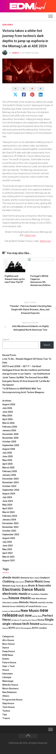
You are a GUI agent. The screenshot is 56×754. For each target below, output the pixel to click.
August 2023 (8, 538)
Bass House (8, 644)
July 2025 (7, 452)
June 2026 (7, 412)
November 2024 (10, 482)
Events (5, 659)
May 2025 (7, 460)
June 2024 (7, 501)
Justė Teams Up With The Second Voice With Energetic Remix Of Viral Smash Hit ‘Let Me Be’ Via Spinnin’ (26, 381)
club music (19, 582)
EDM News (7, 25)
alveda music (11, 577)
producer (16, 620)
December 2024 (10, 478)
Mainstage (7, 681)
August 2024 (8, 493)
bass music (35, 578)
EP (29, 594)
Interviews (7, 673)
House (5, 670)
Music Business (10, 688)
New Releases (9, 692)
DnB (25, 586)
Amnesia (24, 577)
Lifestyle (6, 677)
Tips (4, 714)
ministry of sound (25, 606)
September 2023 (10, 534)
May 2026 (7, 415)
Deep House (8, 651)
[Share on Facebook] (24, 92)
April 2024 (7, 508)
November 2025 (10, 438)
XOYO (11, 627)
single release (12, 624)
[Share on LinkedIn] (40, 92)
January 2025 (9, 475)
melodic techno (45, 602)
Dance (5, 647)
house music (20, 598)
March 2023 (8, 557)
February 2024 (9, 516)
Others (5, 696)
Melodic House (28, 602)
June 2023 (7, 545)
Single (49, 619)
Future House (9, 662)
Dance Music (34, 581)
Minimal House (9, 606)
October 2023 (9, 531)
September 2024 (10, 490)
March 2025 (8, 467)
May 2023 (7, 549)
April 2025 (7, 464)
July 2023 (7, 542)
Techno (6, 711)
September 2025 (10, 445)
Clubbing (8, 581)
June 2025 (7, 456)
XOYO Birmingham (23, 628)
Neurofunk (15, 611)
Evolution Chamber (39, 594)
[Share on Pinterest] (32, 92)
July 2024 (7, 497)
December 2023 (10, 523)
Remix (40, 620)
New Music (30, 610)
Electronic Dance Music (23, 589)
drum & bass (36, 585)
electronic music (15, 594)
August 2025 (8, 449)
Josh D (15, 53)
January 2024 (9, 519)
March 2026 (8, 423)
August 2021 (8, 560)
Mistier (38, 606)
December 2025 (10, 434)
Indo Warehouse (39, 598)
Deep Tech (15, 586)
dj (22, 585)
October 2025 (9, 441)
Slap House (8, 703)
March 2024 (8, 512)
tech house (30, 624)
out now (25, 615)
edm (48, 585)
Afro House (8, 640)
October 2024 (9, 486)
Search (5, 339)
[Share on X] (15, 92)
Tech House (8, 707)
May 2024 (7, 504)
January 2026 (9, 430)
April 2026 (7, 419)
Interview (6, 602)
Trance (6, 718)
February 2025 (9, 471)
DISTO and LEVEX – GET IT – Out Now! (21, 366)
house (5, 598)
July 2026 (7, 408)
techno (44, 624)
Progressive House (28, 620)
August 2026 (8, 404)
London (15, 602)
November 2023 (10, 527)
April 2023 (7, 553)
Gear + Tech (8, 666)
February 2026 (9, 426)
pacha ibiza (37, 616)
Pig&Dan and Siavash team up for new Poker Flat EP (15, 279)
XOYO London (39, 628)
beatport (45, 577)
